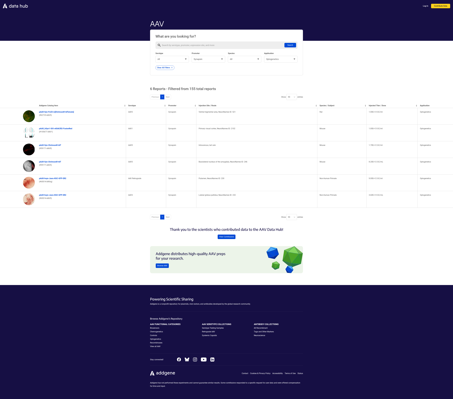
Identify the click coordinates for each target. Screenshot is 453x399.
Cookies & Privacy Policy (260, 373)
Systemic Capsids (209, 335)
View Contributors (226, 237)
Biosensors (154, 328)
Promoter (196, 53)
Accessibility (277, 373)
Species (231, 53)
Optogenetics (155, 339)
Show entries (292, 97)
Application (269, 53)
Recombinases (156, 343)
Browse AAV (162, 266)
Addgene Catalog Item (48, 105)
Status (300, 373)
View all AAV (155, 346)
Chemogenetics (156, 332)
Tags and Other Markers (264, 332)
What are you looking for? (175, 36)
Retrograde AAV (208, 332)
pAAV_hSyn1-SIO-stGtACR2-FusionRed (55, 128)
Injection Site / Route (207, 105)
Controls (153, 335)
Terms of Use (290, 373)
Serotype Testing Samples (213, 328)
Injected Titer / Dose (377, 105)
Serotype (159, 53)
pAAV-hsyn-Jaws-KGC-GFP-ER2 (52, 178)
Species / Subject (327, 105)
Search (290, 45)
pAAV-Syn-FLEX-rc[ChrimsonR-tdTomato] (56, 112)
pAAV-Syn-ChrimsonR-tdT (50, 145)
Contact (245, 373)
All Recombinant (261, 328)
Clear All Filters (163, 67)
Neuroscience (259, 335)
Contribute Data (440, 6)
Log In (425, 6)
